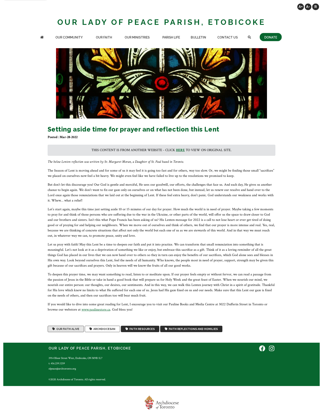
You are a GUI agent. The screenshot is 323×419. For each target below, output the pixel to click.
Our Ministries (137, 37)
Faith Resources (141, 329)
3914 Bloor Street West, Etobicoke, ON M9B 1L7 (75, 358)
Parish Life (171, 37)
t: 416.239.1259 (57, 363)
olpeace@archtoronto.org (62, 368)
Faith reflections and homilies (192, 329)
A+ (301, 7)
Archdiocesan (103, 329)
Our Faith (104, 37)
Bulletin (198, 37)
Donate (270, 37)
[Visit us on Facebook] (262, 349)
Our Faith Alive (67, 329)
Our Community (69, 37)
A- (308, 7)
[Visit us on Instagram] (271, 349)
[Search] (249, 37)
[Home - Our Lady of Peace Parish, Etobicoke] (42, 37)
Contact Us (227, 37)
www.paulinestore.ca (96, 309)
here (180, 150)
